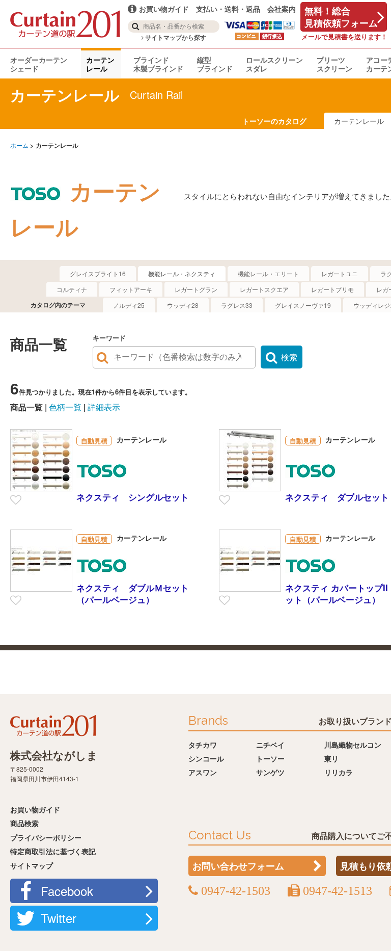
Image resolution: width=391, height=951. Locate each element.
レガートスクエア (264, 289)
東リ (331, 758)
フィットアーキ (130, 289)
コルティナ (72, 289)
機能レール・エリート (268, 273)
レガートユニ (339, 273)
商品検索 (24, 823)
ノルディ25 (129, 305)
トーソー (270, 758)
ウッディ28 (183, 305)
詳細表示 (104, 407)
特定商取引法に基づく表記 (53, 851)
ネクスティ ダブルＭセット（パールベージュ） (132, 593)
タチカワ (202, 744)
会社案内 (281, 9)
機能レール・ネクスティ (181, 273)
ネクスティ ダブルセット (337, 497)
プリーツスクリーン (334, 64)
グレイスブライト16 (98, 273)
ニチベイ (270, 744)
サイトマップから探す (175, 37)
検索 (289, 357)
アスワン (202, 772)
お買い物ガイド (35, 809)
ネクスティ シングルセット (132, 497)
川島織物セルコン (352, 744)
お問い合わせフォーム (238, 866)
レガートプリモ (332, 289)
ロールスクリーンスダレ (274, 64)
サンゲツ (270, 772)
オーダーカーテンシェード (38, 64)
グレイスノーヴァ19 (303, 305)
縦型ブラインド (215, 64)
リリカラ (338, 772)
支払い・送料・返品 (228, 9)
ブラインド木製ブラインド (158, 64)
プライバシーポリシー (45, 837)
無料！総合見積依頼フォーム (341, 17)
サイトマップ (31, 865)
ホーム (19, 145)
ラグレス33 (237, 305)
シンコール (206, 758)
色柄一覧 (65, 407)
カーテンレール (100, 64)
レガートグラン (196, 289)
